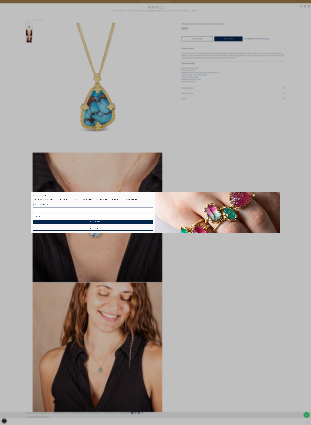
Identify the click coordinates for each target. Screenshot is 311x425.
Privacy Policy (46, 204)
